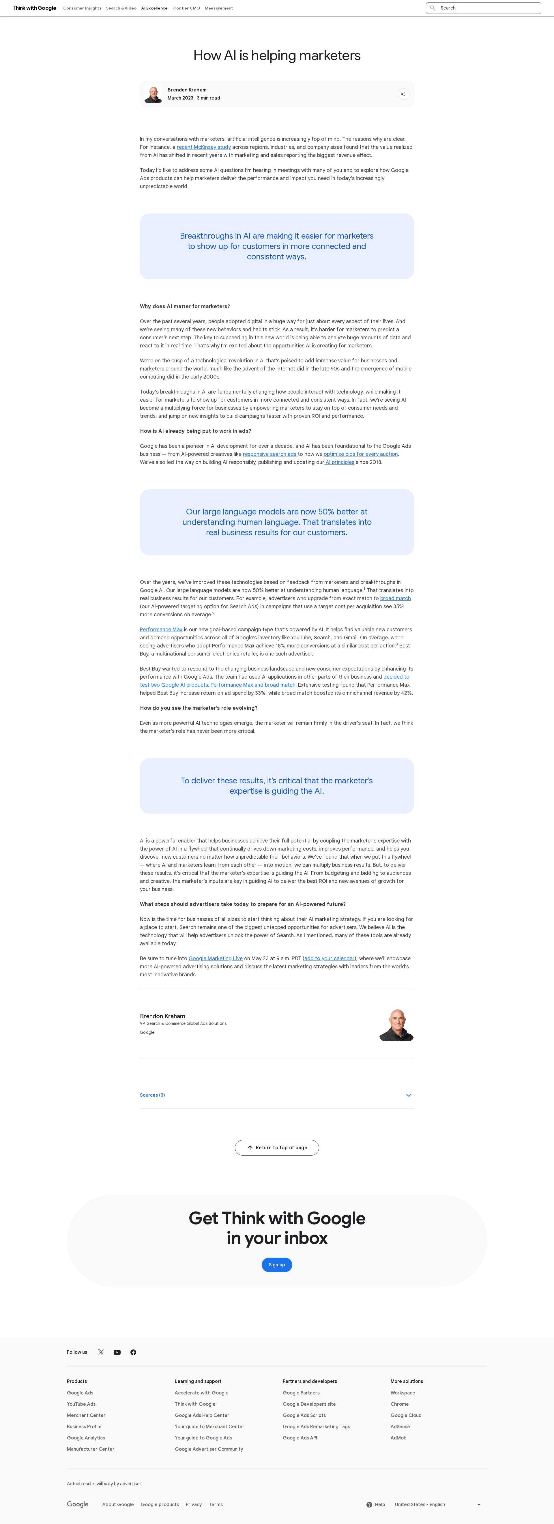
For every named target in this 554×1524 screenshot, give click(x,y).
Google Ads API (300, 1438)
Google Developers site (309, 1404)
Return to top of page (282, 1148)
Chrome (400, 1404)
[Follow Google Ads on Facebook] (133, 1352)
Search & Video (121, 8)
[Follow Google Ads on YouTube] (117, 1352)
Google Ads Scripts (304, 1415)
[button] (403, 94)
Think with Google (195, 1404)
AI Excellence (154, 8)
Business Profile (84, 1427)
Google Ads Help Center (202, 1415)
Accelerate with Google (202, 1393)
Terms (216, 1505)
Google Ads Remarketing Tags (316, 1427)
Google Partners (301, 1393)
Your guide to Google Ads (203, 1438)
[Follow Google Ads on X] (101, 1352)
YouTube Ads (81, 1404)
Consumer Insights (82, 8)
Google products (160, 1505)
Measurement (219, 8)
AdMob (399, 1438)
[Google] (78, 1504)
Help (380, 1505)
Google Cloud (406, 1415)
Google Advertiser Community (209, 1449)
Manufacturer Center (91, 1449)
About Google (118, 1505)
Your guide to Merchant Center (209, 1427)
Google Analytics (86, 1438)
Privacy (194, 1505)
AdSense (400, 1427)
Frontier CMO (186, 8)
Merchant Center (86, 1415)
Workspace (403, 1393)
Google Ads (80, 1393)
